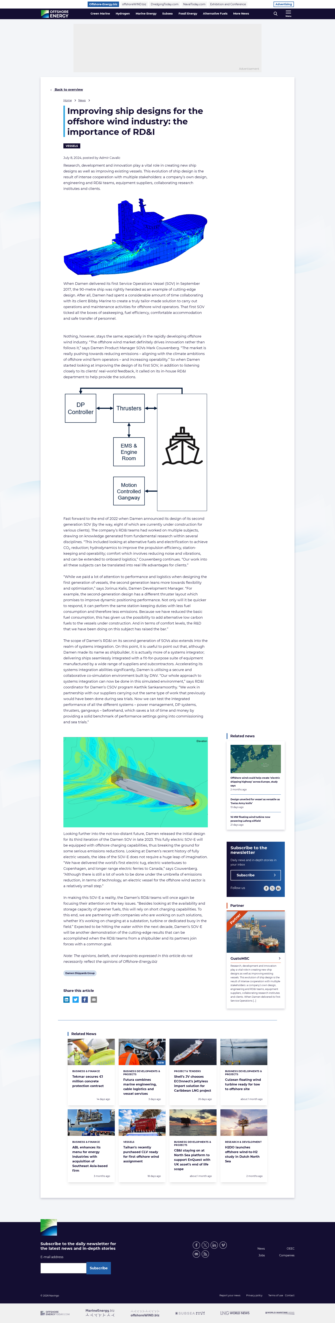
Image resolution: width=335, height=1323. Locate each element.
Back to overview (68, 89)
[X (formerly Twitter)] (272, 888)
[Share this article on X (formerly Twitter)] (76, 1000)
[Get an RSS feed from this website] (205, 1254)
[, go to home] (54, 14)
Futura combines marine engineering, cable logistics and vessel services (139, 1087)
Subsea (167, 13)
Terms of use (275, 1295)
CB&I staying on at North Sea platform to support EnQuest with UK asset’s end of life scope (192, 1160)
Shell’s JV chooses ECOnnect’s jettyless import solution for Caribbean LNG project (192, 1083)
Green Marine (100, 13)
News (82, 100)
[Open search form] (275, 14)
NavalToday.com (194, 4)
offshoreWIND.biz (134, 4)
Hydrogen (123, 13)
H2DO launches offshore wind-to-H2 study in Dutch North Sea (242, 1154)
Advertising (283, 4)
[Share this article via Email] (94, 1000)
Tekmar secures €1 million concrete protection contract (88, 1081)
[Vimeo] (223, 1245)
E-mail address (52, 1257)
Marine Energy (146, 13)
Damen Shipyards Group (80, 974)
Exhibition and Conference (228, 4)
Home (67, 100)
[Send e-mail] (196, 1254)
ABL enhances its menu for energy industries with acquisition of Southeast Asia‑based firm (90, 1159)
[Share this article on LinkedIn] (66, 1000)
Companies (286, 1255)
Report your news (229, 1295)
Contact (289, 1295)
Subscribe (246, 875)
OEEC (290, 1248)
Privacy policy (254, 1295)
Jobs (262, 1255)
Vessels (72, 146)
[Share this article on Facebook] (85, 1000)
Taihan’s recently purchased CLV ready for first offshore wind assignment (141, 1154)
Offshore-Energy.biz (103, 4)
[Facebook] (266, 888)
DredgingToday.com (165, 4)
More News (241, 13)
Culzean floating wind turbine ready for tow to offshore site (243, 1084)
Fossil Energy (188, 13)
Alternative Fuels (215, 13)
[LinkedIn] (278, 888)
